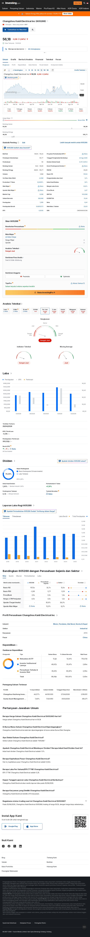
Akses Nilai (81, 120)
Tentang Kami (52, 858)
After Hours (61, 8)
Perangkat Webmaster (10, 871)
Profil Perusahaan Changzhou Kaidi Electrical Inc (29, 615)
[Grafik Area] (9, 70)
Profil (13, 65)
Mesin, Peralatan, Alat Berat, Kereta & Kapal (70, 624)
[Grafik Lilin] (5, 70)
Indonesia (30, 8)
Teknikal (49, 59)
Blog (3, 858)
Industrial (83, 628)
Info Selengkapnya (34, 49)
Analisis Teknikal (11, 303)
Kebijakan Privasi (25, 923)
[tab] (6, 311)
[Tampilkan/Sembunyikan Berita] (52, 70)
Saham (5, 8)
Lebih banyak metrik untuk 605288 (73, 142)
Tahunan (6, 516)
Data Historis (33, 65)
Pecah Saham (44, 65)
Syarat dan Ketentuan (9, 923)
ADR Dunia (72, 8)
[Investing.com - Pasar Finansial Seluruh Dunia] (12, 3)
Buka (33, 606)
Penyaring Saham (17, 8)
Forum (58, 59)
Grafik (13, 59)
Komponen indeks (57, 65)
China (85, 637)
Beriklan (50, 862)
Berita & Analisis (26, 59)
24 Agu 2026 (83, 158)
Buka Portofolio (7, 866)
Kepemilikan (22, 65)
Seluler (4, 862)
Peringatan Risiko (40, 923)
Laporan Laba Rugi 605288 (17, 505)
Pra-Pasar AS (49, 8)
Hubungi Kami (52, 866)
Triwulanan (16, 516)
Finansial (39, 59)
